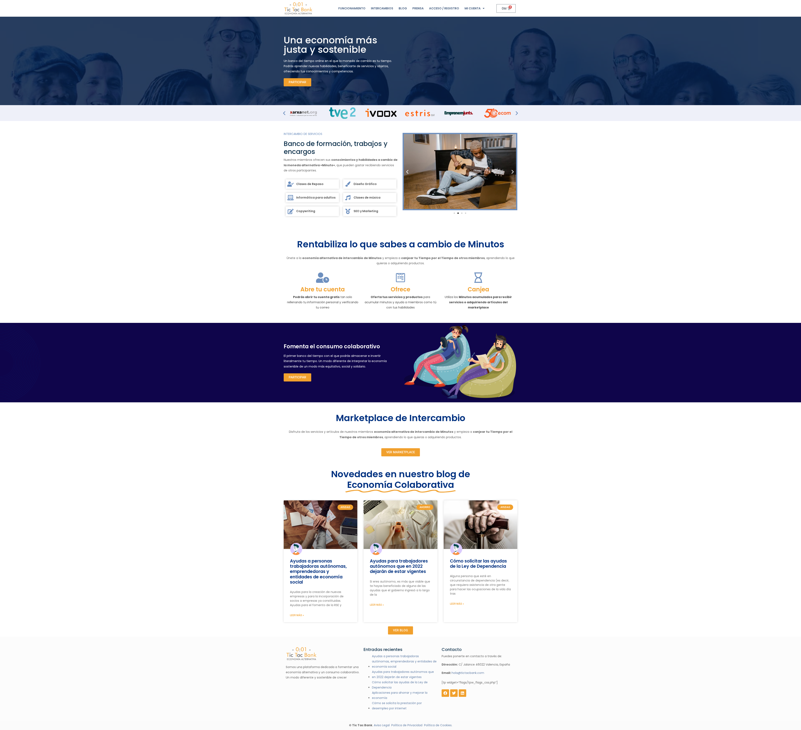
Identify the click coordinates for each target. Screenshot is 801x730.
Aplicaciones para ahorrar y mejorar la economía (399, 695)
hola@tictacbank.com (468, 673)
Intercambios (382, 8)
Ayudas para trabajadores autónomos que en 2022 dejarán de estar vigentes (399, 566)
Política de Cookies (438, 725)
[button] (284, 113)
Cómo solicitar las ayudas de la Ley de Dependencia (478, 563)
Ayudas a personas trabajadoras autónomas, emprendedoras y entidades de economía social (318, 571)
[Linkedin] (462, 693)
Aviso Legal (382, 725)
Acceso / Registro (444, 8)
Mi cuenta (473, 8)
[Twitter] (454, 693)
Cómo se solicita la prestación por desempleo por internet (397, 705)
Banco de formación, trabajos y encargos (336, 148)
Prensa (418, 8)
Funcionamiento (351, 8)
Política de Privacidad (406, 725)
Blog (403, 8)
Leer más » (297, 615)
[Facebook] (445, 693)
